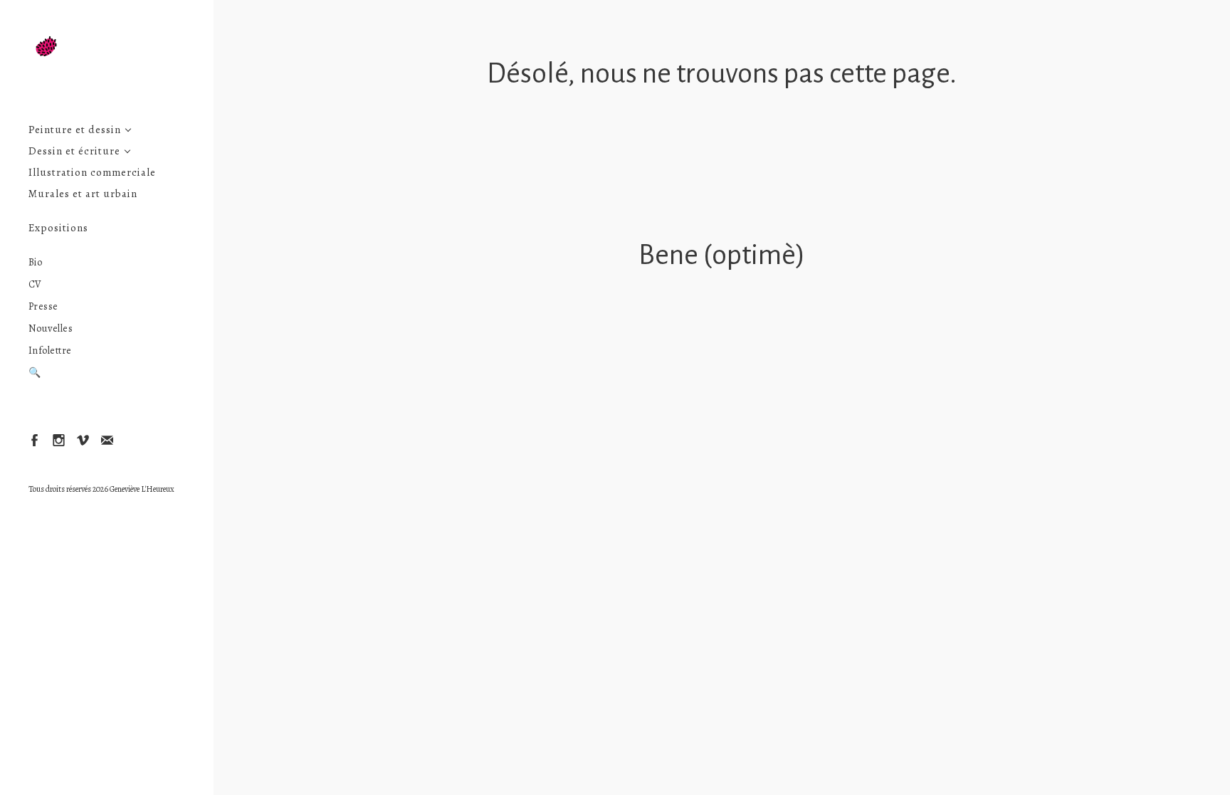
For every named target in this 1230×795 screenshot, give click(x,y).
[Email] (106, 439)
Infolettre (50, 350)
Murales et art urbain (82, 194)
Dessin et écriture (74, 151)
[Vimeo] (82, 439)
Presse (43, 306)
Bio (35, 262)
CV (35, 284)
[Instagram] (58, 439)
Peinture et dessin (74, 130)
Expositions (58, 228)
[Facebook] (33, 439)
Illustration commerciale (92, 172)
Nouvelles (50, 328)
